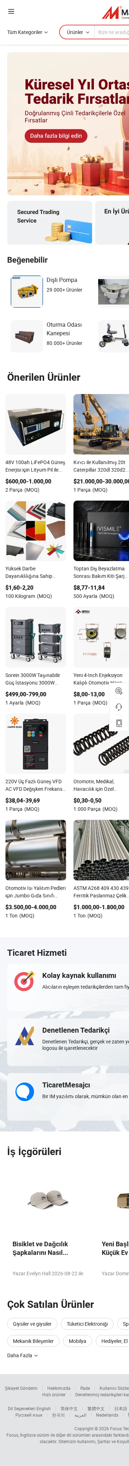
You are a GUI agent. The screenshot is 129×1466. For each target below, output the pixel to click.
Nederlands (107, 1415)
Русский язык (28, 1415)
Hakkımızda (59, 1388)
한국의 (58, 1415)
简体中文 (69, 1408)
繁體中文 (96, 1408)
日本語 (120, 1408)
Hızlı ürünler (54, 1394)
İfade (85, 1388)
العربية (80, 1415)
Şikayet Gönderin (21, 1388)
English (44, 1408)
